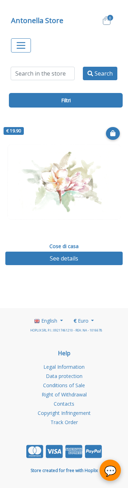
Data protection (64, 376)
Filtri (66, 100)
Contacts (64, 403)
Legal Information (64, 366)
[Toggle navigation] (21, 45)
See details (64, 258)
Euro (82, 320)
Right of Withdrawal (64, 394)
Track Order (64, 422)
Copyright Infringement (64, 413)
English (49, 320)
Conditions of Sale (64, 385)
